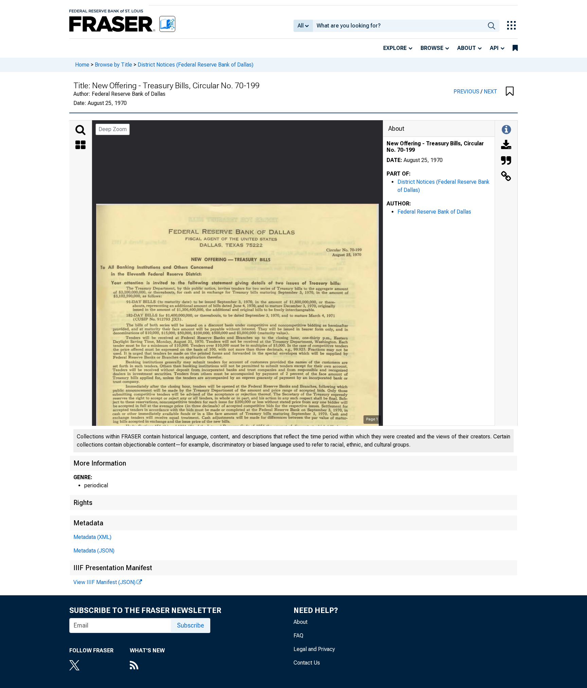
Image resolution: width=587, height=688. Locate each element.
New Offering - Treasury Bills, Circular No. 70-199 (435, 146)
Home (82, 64)
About (466, 48)
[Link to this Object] (506, 177)
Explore (395, 48)
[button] (510, 91)
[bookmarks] (515, 48)
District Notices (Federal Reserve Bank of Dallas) (195, 64)
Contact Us (307, 662)
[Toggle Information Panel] (506, 130)
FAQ (298, 635)
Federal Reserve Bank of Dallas (434, 212)
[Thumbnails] (80, 146)
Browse (432, 48)
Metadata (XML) (92, 537)
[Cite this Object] (506, 161)
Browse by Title (113, 64)
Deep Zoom (113, 129)
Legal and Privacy (314, 649)
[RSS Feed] (147, 666)
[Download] (506, 146)
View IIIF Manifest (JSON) (104, 582)
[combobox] (398, 26)
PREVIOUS (467, 91)
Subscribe (190, 625)
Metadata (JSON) (93, 550)
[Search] (80, 130)
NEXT (490, 91)
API (494, 48)
